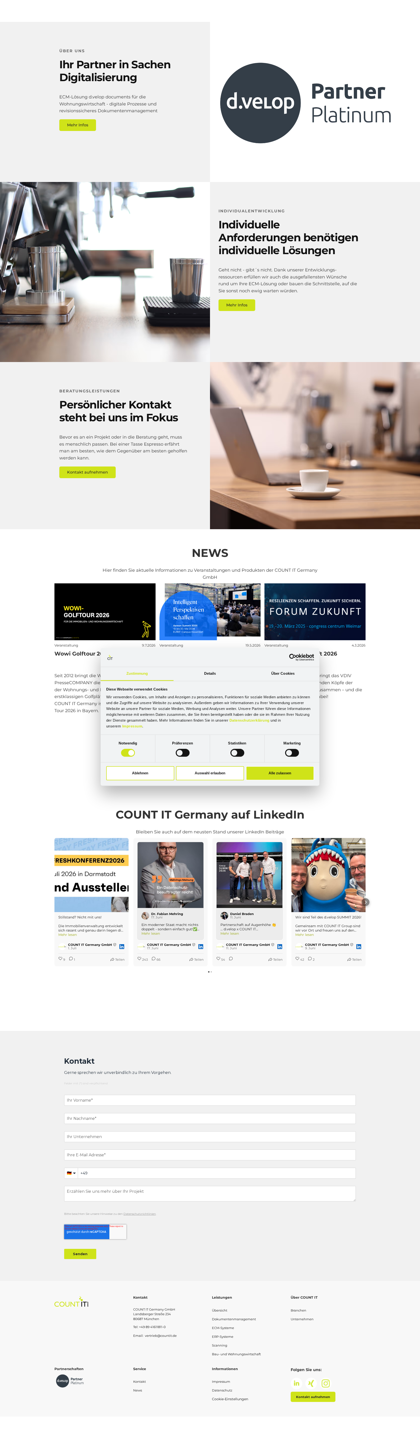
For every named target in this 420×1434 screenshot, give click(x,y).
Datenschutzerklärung (249, 720)
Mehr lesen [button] (67, 935)
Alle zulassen (280, 773)
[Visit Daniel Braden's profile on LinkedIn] (224, 916)
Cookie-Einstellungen (230, 1399)
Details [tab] (210, 673)
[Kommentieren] (229, 959)
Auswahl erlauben (210, 773)
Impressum (132, 726)
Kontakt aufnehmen (87, 472)
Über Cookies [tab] (283, 673)
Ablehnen (140, 773)
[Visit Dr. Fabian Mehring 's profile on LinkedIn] (145, 916)
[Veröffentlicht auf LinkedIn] (122, 947)
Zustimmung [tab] (137, 673)
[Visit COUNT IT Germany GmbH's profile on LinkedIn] (62, 946)
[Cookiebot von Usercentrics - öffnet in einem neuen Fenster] (292, 657)
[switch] (183, 753)
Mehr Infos (77, 125)
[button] (54, 902)
